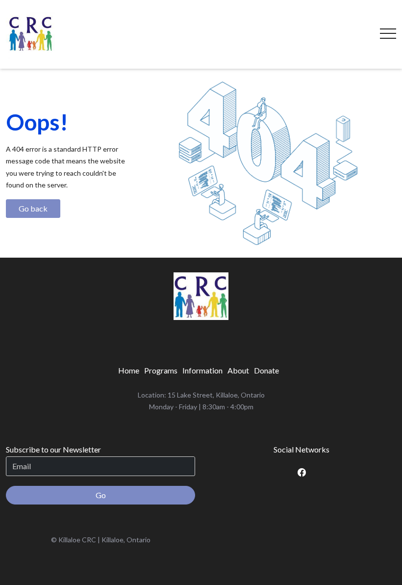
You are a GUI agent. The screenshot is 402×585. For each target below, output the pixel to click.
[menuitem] (128, 370)
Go (101, 495)
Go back (33, 208)
